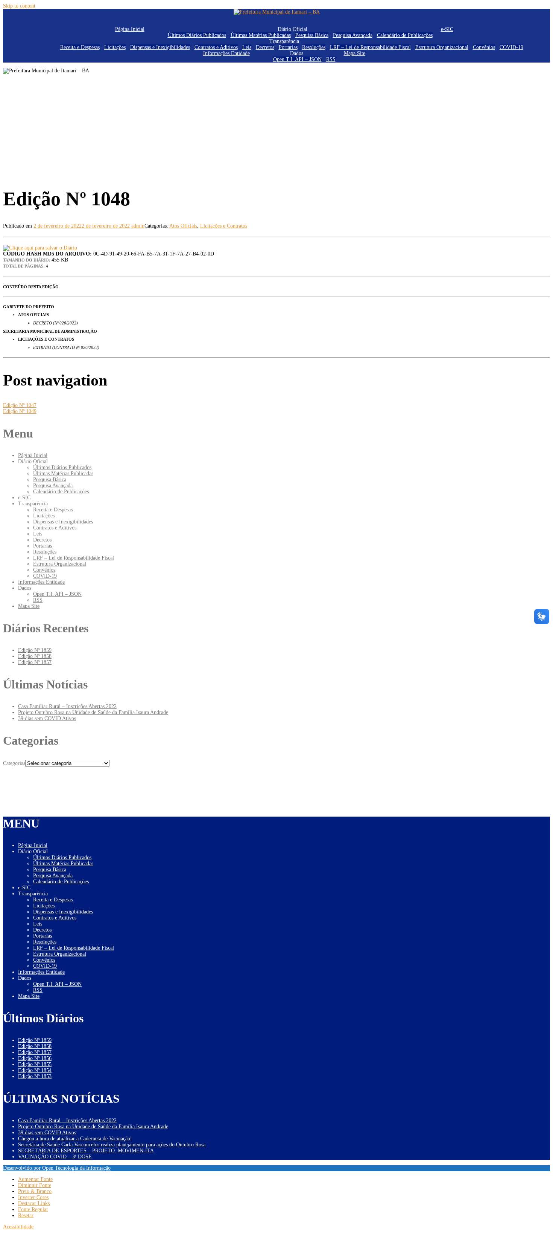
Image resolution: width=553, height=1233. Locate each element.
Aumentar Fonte (35, 1179)
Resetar (25, 1215)
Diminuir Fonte (34, 1185)
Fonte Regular (33, 1209)
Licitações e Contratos (223, 226)
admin (137, 226)
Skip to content (19, 6)
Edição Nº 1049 (19, 411)
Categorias (14, 763)
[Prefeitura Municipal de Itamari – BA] (277, 12)
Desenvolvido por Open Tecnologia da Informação (57, 1168)
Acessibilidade (18, 1227)
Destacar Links (34, 1203)
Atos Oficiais (183, 226)
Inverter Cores (33, 1197)
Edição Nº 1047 (19, 405)
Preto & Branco (35, 1191)
